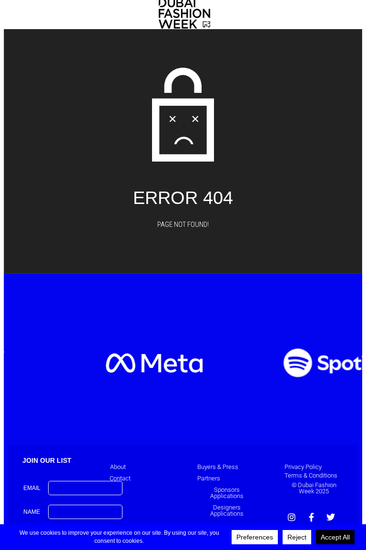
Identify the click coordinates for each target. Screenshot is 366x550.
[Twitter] (330, 517)
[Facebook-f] (311, 517)
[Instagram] (291, 517)
